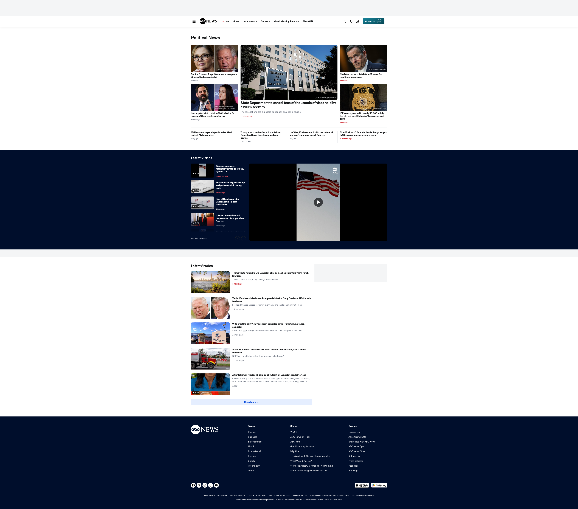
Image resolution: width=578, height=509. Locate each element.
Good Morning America (302, 446)
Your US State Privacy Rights (279, 495)
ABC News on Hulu (300, 437)
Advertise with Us (357, 437)
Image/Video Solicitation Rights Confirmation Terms (330, 495)
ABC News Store (356, 451)
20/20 (293, 432)
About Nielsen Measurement (363, 495)
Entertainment (255, 442)
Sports (251, 461)
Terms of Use (222, 495)
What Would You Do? (301, 461)
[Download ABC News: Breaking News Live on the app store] (362, 485)
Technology (254, 466)
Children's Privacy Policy (257, 495)
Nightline (294, 451)
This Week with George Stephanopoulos (310, 456)
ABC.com (295, 442)
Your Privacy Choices (237, 495)
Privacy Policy (209, 495)
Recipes (252, 456)
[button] (194, 21)
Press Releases (355, 461)
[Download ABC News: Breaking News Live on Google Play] (379, 485)
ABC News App (356, 446)
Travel (251, 470)
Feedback (353, 466)
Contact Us (354, 432)
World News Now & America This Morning (311, 466)
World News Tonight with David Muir (308, 470)
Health (251, 446)
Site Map (352, 470)
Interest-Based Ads (300, 495)
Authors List (354, 456)
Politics (251, 432)
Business (252, 437)
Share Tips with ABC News (361, 442)
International (254, 451)
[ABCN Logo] (208, 21)
